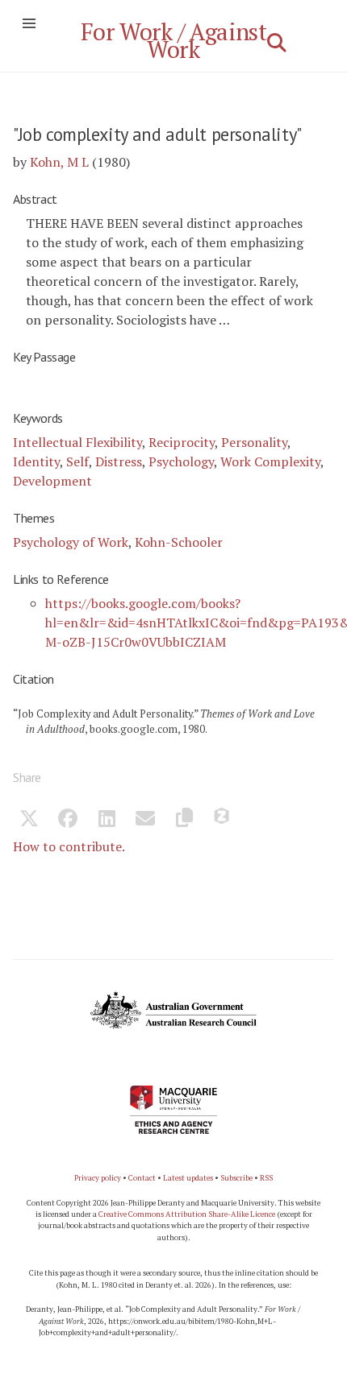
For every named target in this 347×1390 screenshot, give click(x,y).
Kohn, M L (59, 162)
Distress (118, 461)
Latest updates (188, 1178)
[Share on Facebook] (68, 821)
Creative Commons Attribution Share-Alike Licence (186, 1214)
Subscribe (236, 1178)
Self (77, 461)
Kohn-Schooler (179, 542)
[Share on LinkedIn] (106, 821)
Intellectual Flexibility (77, 442)
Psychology (181, 461)
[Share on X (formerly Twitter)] (29, 821)
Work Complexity (270, 461)
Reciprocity (181, 442)
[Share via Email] (145, 821)
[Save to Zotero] (223, 821)
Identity (36, 461)
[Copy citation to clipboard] (184, 821)
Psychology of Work (70, 542)
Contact (142, 1178)
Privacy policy (97, 1178)
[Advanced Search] (276, 42)
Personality (254, 442)
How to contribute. (69, 846)
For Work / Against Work (174, 40)
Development (52, 481)
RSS (266, 1178)
